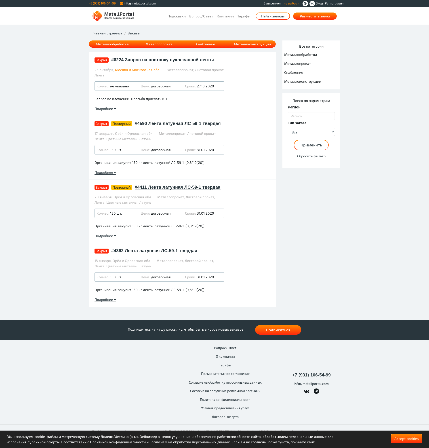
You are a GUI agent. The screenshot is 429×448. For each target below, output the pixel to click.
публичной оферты (43, 442)
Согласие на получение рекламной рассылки (225, 391)
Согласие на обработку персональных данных (225, 382)
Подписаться (278, 329)
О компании (225, 356)
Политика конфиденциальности (225, 399)
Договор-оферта (225, 417)
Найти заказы (273, 16)
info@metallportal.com (139, 3)
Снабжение (205, 44)
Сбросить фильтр (311, 156)
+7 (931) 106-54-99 (311, 374)
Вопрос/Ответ (201, 16)
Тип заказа (297, 123)
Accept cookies (406, 438)
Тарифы (243, 16)
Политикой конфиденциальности (118, 442)
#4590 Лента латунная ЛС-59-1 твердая (178, 123)
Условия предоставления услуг (225, 408)
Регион (294, 107)
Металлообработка (112, 44)
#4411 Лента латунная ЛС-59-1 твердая (178, 187)
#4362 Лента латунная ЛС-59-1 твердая (154, 250)
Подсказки (177, 16)
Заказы (134, 33)
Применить (311, 144)
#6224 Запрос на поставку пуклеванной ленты (162, 59)
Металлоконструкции (252, 44)
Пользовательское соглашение (225, 374)
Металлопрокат (158, 44)
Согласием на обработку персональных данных (189, 442)
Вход (319, 3)
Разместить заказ (315, 16)
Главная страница (107, 33)
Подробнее (104, 108)
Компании (225, 16)
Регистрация (334, 3)
